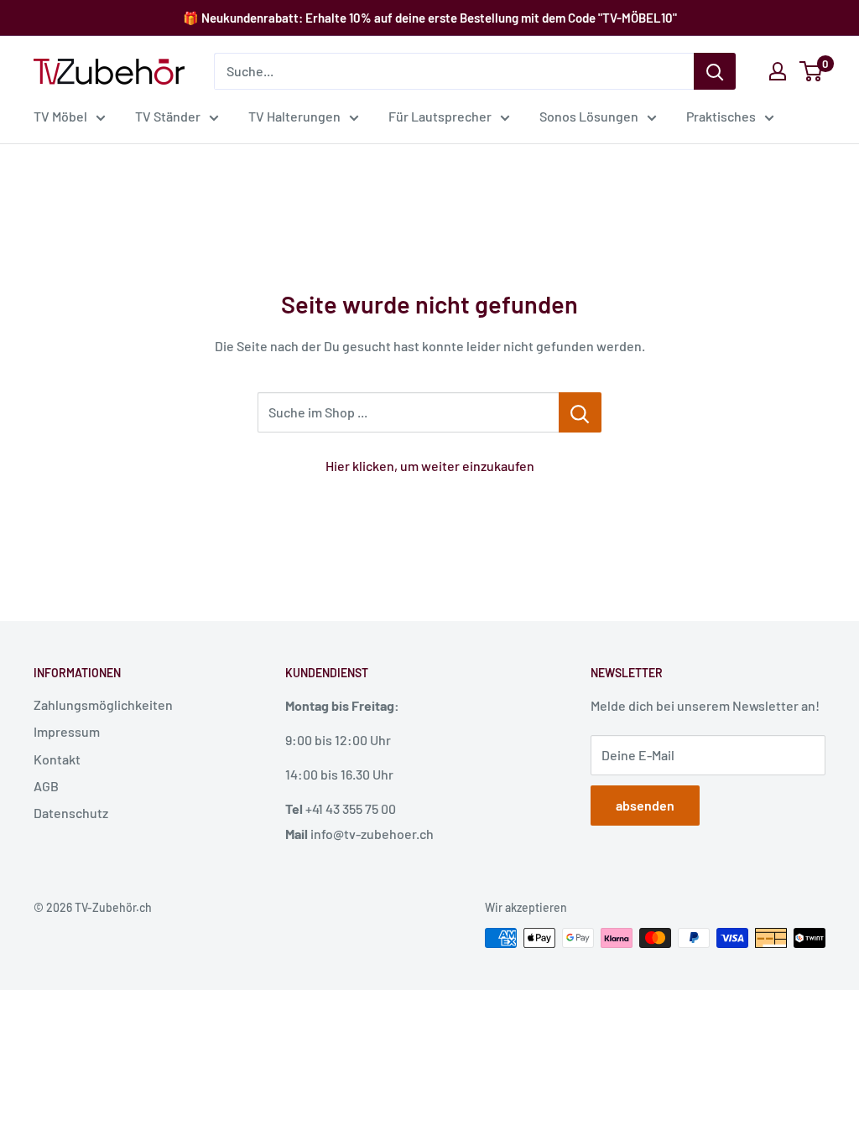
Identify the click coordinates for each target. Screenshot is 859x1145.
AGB (46, 786)
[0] (811, 71)
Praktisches (721, 116)
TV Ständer (167, 116)
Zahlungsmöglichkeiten (103, 704)
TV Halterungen (294, 116)
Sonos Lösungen (588, 116)
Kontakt (57, 759)
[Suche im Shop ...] (580, 412)
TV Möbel (60, 116)
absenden (645, 805)
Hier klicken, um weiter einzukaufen (429, 466)
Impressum (67, 731)
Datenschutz (71, 813)
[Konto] (777, 71)
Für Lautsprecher (440, 116)
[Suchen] (715, 71)
